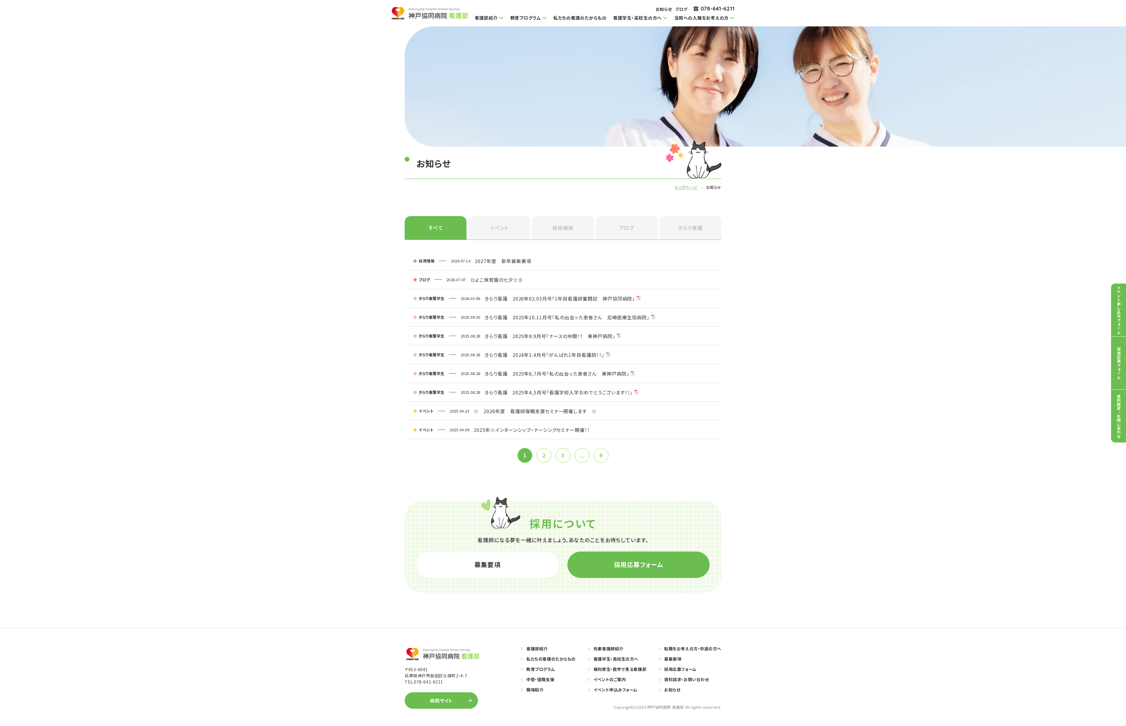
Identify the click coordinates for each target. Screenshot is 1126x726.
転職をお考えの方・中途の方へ (692, 649)
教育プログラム (540, 669)
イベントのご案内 (609, 679)
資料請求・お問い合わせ (686, 679)
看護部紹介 (537, 649)
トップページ (686, 187)
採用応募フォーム (638, 564)
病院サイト (441, 700)
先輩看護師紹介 (608, 649)
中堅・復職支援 (540, 679)
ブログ (681, 9)
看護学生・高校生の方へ (615, 659)
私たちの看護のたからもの (580, 18)
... (582, 455)
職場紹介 (534, 690)
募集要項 (487, 564)
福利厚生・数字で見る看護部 (619, 669)
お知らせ (664, 9)
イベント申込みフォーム (615, 690)
